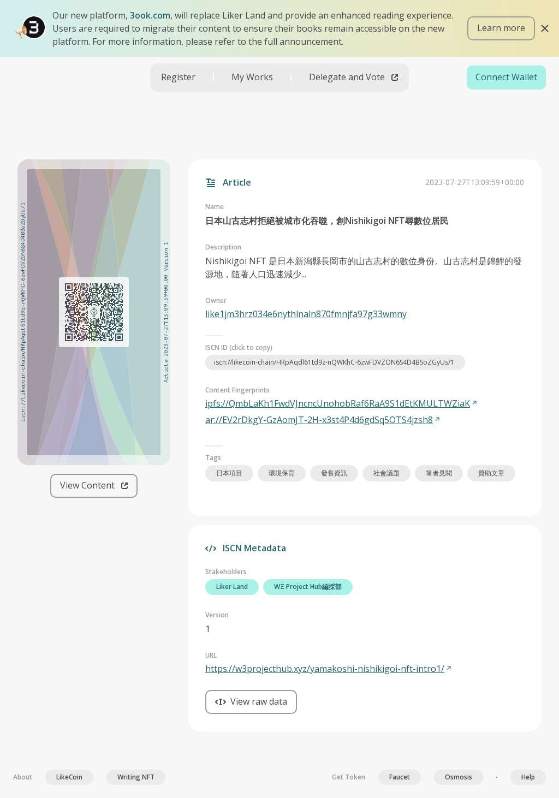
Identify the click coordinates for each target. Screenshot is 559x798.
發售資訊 (334, 473)
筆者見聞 (439, 473)
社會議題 (386, 473)
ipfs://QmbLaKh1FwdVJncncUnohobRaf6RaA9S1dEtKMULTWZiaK (337, 403)
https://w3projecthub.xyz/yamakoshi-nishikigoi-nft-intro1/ (324, 669)
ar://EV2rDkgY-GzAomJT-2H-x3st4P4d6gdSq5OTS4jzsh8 (319, 420)
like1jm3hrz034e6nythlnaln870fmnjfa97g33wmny (306, 314)
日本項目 (229, 473)
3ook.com (150, 15)
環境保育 (282, 473)
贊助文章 (491, 473)
